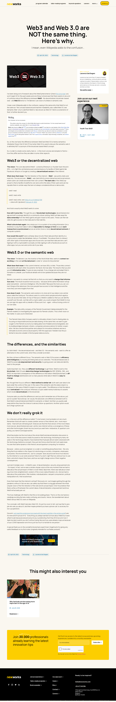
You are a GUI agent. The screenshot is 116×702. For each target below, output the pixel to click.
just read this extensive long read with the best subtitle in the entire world (39, 513)
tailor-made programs (58, 3)
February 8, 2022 (31, 202)
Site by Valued (53, 701)
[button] (94, 2)
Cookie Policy (75, 701)
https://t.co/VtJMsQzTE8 (33, 200)
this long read (60, 94)
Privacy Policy (64, 701)
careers (86, 3)
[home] (14, 4)
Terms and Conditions (89, 701)
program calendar (42, 3)
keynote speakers (75, 3)
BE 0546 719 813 (104, 701)
